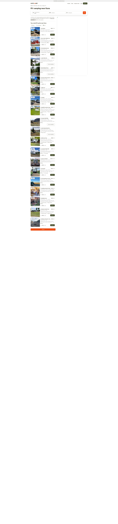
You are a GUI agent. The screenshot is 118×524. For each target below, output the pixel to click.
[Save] (32, 28)
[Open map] (72, 46)
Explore (32, 5)
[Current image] (34, 35)
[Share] (34, 28)
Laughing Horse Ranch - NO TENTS (38, 18)
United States (35, 5)
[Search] (84, 12)
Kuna (41, 5)
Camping (43, 5)
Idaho (38, 5)
